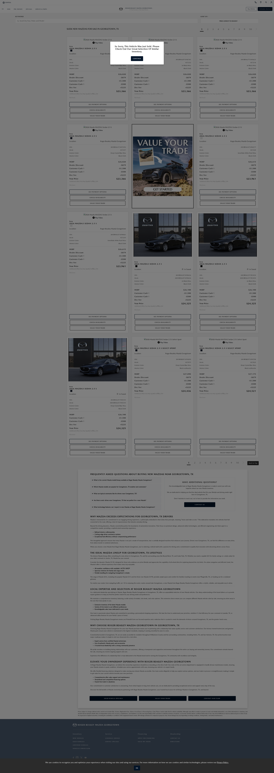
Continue (137, 58)
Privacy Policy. (223, 762)
